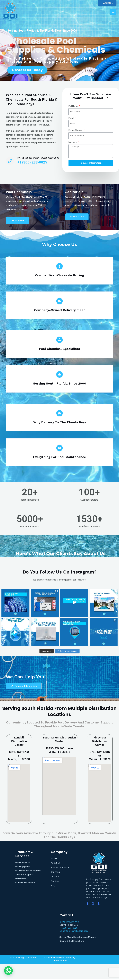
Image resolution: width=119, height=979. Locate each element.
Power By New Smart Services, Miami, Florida (59, 959)
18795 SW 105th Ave (69, 921)
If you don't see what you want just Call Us (38, 158)
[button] (8, 970)
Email (71, 118)
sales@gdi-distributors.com (74, 930)
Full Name (73, 106)
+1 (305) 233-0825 (68, 927)
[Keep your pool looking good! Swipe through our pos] (15, 603)
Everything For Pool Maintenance (59, 457)
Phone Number (75, 130)
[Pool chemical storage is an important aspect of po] (45, 603)
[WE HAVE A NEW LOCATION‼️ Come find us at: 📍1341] (74, 632)
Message (73, 142)
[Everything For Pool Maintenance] (59, 448)
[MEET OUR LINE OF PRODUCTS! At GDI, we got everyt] (74, 603)
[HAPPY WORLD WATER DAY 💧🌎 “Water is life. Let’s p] (15, 632)
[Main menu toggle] (113, 12)
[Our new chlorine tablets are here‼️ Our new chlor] (45, 632)
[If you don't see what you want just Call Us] (10, 161)
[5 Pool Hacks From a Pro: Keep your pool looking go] (104, 632)
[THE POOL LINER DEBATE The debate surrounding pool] (104, 603)
